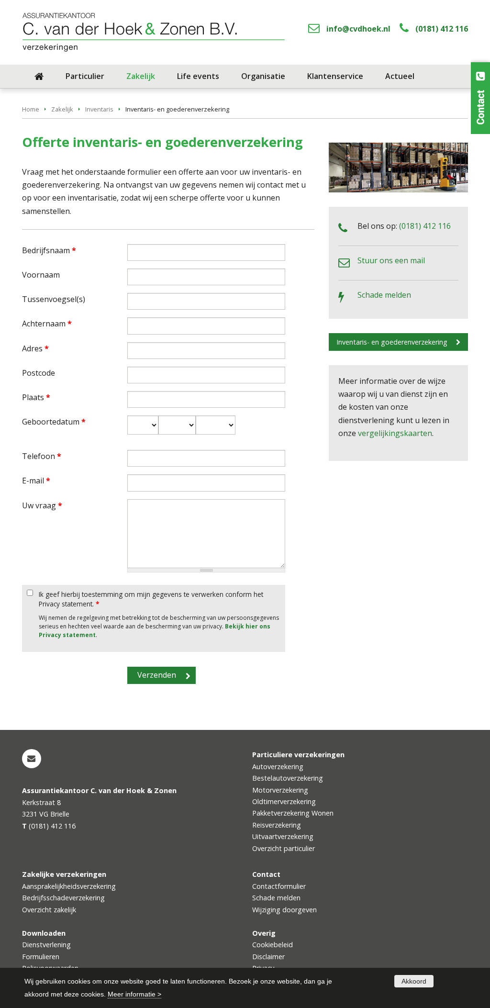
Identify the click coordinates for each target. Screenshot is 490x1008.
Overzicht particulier (283, 848)
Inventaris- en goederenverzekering (391, 342)
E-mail (36, 480)
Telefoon (41, 456)
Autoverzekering (277, 766)
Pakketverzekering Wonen (293, 813)
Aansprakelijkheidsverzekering (69, 886)
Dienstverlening (46, 944)
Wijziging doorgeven (284, 909)
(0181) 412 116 (441, 28)
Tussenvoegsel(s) (53, 299)
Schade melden (384, 295)
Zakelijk (62, 109)
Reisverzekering (276, 824)
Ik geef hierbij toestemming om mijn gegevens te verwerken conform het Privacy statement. (151, 599)
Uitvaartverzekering (282, 836)
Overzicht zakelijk (49, 909)
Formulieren (40, 956)
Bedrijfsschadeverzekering (63, 897)
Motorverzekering (280, 790)
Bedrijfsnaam (49, 250)
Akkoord (413, 981)
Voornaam (41, 274)
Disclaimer (268, 956)
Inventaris (99, 109)
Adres (35, 348)
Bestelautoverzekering (287, 778)
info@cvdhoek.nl (358, 28)
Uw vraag (42, 505)
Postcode (38, 373)
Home (30, 109)
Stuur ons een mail (391, 260)
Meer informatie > (134, 994)
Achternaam (47, 323)
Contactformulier (279, 886)
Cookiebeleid (272, 944)
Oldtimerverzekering (284, 801)
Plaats (36, 397)
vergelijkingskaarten (395, 433)
